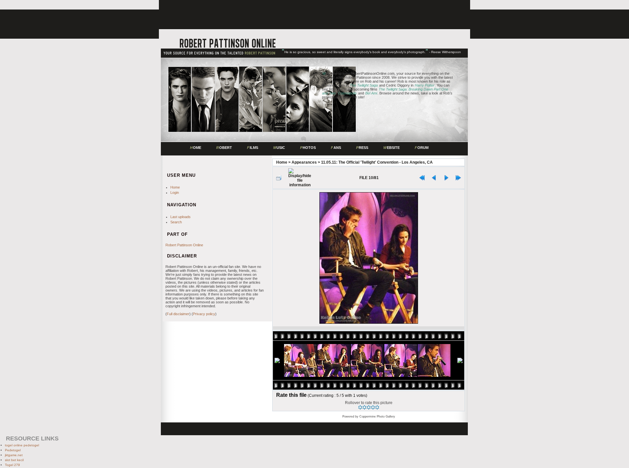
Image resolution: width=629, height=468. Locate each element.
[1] (360, 407)
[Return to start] (422, 177)
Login (174, 192)
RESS (362, 148)
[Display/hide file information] (299, 177)
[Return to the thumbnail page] (279, 177)
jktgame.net (14, 455)
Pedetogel (13, 450)
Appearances (304, 162)
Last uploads (180, 217)
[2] (364, 407)
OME (195, 148)
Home (281, 162)
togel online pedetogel (22, 445)
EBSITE (391, 148)
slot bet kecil (14, 460)
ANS (336, 148)
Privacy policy (204, 314)
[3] (369, 407)
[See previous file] (434, 177)
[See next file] (446, 177)
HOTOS (308, 148)
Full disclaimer (178, 314)
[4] (373, 407)
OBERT (224, 148)
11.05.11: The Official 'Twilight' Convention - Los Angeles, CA (377, 162)
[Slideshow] (318, 178)
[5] (377, 407)
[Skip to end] (458, 177)
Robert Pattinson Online (184, 245)
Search (176, 222)
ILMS (252, 148)
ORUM (422, 148)
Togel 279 (12, 465)
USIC (279, 148)
